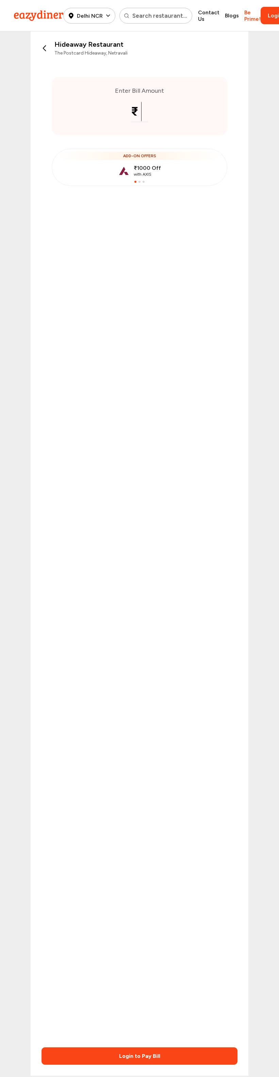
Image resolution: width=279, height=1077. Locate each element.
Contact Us (208, 15)
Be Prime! (252, 15)
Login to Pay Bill (139, 1056)
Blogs (232, 15)
